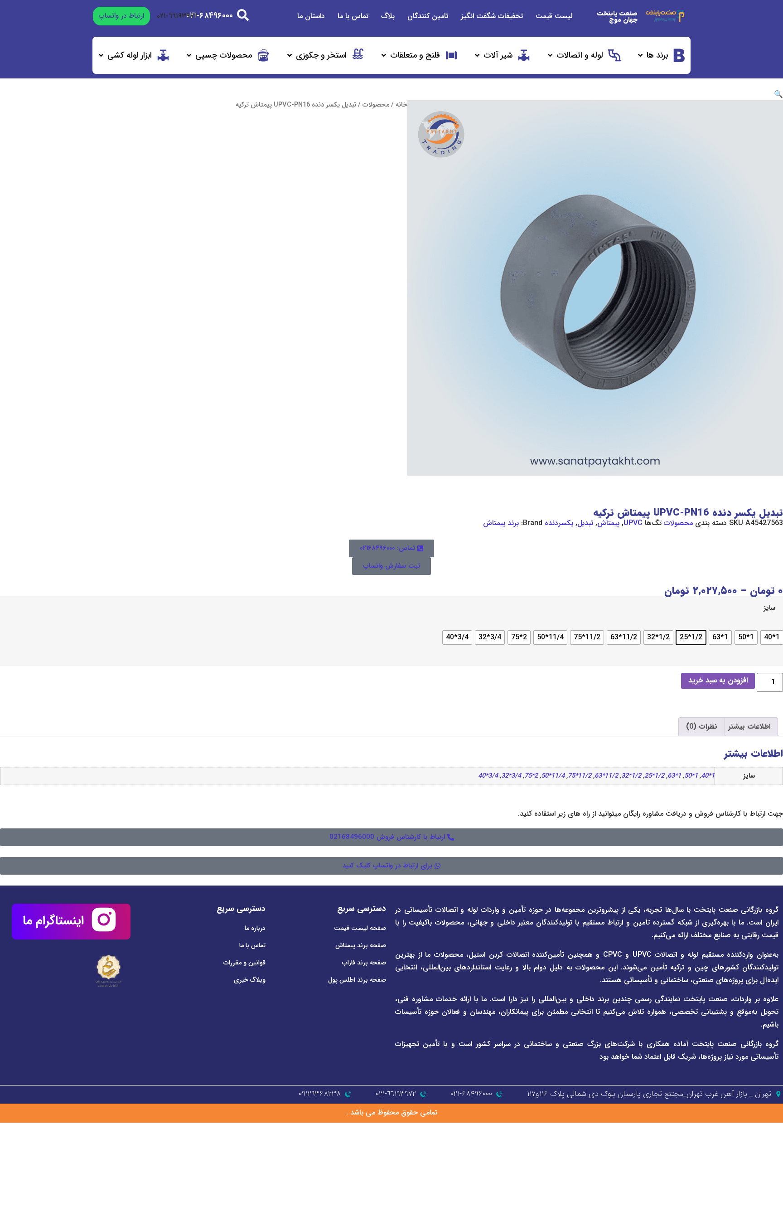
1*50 (691, 776)
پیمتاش (608, 523)
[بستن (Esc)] (725, 1130)
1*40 (708, 776)
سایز (769, 608)
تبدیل (585, 523)
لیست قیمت (554, 16)
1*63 (674, 776)
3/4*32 (511, 776)
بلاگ (388, 16)
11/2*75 (579, 776)
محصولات (375, 105)
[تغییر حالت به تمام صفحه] (759, 1130)
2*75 (531, 776)
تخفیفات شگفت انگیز (492, 16)
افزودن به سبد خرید (718, 680)
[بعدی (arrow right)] (759, 1140)
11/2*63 (606, 776)
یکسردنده (559, 523)
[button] (661, 55)
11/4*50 (553, 776)
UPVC (633, 523)
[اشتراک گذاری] (742, 1130)
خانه (401, 105)
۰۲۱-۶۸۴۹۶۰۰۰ (209, 16)
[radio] (772, 637)
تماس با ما (353, 16)
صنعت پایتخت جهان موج (617, 16)
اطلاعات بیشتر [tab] (749, 726)
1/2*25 (654, 776)
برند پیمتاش (501, 523)
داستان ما (311, 16)
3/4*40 (488, 776)
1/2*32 (631, 776)
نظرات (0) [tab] (701, 726)
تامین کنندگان (427, 16)
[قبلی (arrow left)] (775, 1140)
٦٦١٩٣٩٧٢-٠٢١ (177, 16)
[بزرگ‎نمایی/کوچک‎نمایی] (775, 1130)
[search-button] (243, 15)
